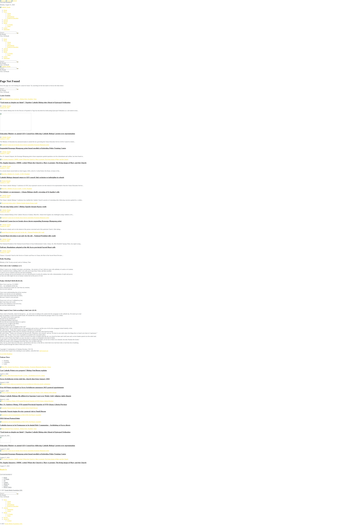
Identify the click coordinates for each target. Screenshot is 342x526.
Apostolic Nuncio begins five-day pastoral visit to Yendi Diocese (23, 411)
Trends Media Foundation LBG (13, 490)
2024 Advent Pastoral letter (10, 418)
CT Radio (10, 24)
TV (5, 481)
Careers (6, 485)
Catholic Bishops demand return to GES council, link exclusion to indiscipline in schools (32, 177)
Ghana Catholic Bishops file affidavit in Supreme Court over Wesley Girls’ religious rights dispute (35, 396)
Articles (6, 20)
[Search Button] (17, 68)
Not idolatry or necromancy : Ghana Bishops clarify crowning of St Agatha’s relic (29, 192)
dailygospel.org (44, 351)
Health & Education (12, 18)
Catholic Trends (6, 106)
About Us (6, 484)
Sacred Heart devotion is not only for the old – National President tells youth (28, 236)
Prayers (6, 21)
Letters (5, 28)
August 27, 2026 (4, 138)
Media (5, 23)
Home (5, 10)
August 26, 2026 (4, 197)
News (5, 12)
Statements (7, 29)
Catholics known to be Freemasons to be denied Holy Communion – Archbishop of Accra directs (35, 425)
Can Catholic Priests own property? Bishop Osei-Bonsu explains (23, 370)
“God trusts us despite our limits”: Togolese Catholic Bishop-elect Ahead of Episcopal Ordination (35, 102)
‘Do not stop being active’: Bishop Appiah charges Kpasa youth (23, 207)
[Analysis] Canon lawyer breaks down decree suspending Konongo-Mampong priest (30, 221)
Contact (6, 482)
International (10, 16)
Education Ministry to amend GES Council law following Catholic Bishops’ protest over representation (37, 134)
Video (9, 26)
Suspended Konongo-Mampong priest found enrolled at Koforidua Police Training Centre (33, 148)
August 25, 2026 (4, 226)
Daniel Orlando (6, 181)
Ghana (9, 13)
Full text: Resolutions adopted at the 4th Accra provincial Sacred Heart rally (28, 247)
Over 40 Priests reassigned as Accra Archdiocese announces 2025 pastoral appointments (32, 387)
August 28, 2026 (4, 107)
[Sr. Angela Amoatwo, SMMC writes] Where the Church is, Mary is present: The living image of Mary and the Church (43, 163)
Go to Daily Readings (6, 354)
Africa (9, 15)
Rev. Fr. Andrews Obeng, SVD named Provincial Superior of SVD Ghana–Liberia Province (33, 404)
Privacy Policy (8, 487)
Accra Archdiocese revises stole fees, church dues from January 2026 (25, 379)
